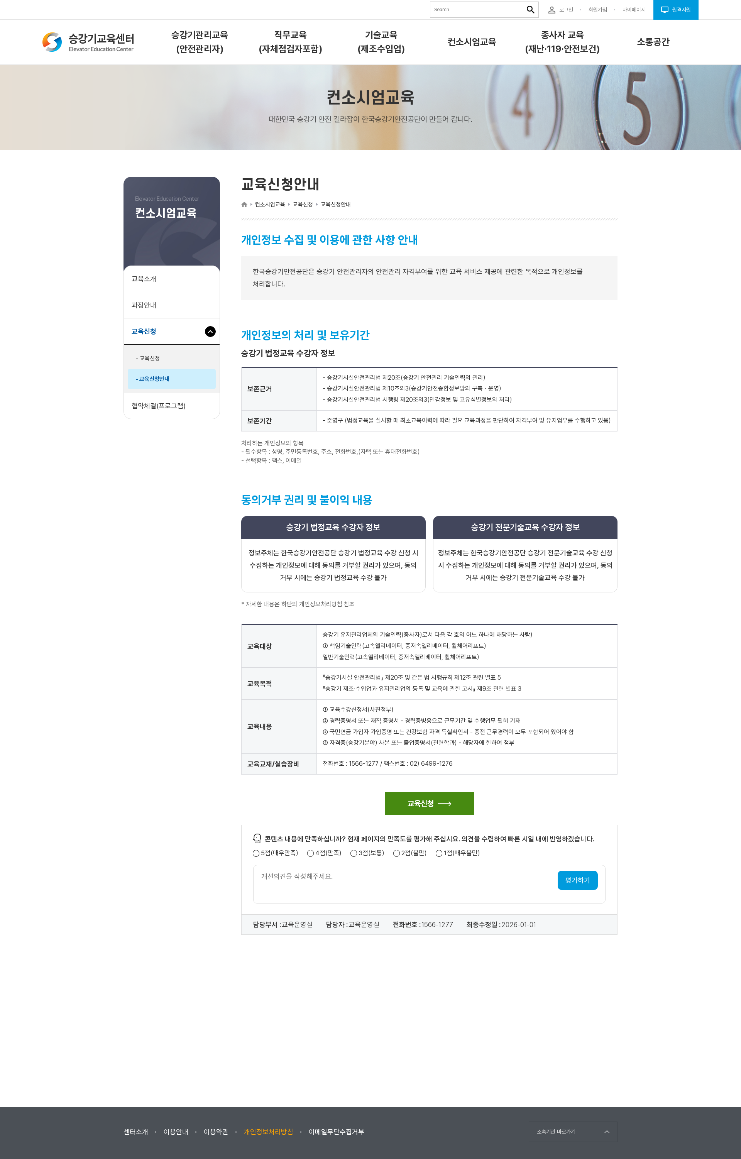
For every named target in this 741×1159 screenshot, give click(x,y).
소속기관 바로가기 (556, 1132)
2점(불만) (414, 853)
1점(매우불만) (462, 853)
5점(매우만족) (279, 853)
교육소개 (144, 279)
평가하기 (577, 880)
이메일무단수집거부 (336, 1132)
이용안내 (176, 1132)
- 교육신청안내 (152, 379)
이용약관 (216, 1132)
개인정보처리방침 (268, 1132)
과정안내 (144, 305)
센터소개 (136, 1132)
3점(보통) (371, 853)
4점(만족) (328, 853)
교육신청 (147, 336)
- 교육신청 (147, 358)
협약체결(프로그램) (159, 406)
